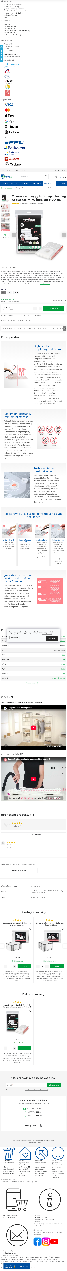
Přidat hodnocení (33, 834)
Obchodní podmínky (11, 37)
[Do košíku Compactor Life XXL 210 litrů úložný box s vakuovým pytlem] (24, 966)
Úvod (2, 170)
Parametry (20, 328)
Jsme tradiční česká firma (13, 5)
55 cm (63, 664)
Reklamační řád (9, 33)
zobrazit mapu (9, 50)
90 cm (63, 669)
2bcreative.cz (38, 1268)
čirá (63, 655)
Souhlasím (51, 639)
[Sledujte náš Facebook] (38, 1241)
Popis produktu (8, 328)
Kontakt (7, 24)
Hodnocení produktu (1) (44, 328)
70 (64, 659)
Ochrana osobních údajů (13, 35)
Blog (6, 17)
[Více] (62, 183)
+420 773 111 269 (56, 176)
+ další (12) (5, 238)
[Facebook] (40, 1125)
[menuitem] (5, 183)
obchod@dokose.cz (35, 1108)
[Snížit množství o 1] (35, 308)
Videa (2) (30, 328)
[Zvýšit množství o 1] (40, 308)
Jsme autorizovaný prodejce (14, 9)
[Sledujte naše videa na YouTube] (54, 1241)
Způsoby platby (9, 28)
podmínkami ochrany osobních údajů (36, 1090)
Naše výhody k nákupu (12, 7)
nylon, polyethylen (58, 678)
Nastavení (14, 637)
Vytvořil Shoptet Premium (34, 1142)
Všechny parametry (32, 683)
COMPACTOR (37, 315)
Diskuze (58, 328)
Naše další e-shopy (11, 15)
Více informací (47, 634)
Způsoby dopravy (10, 26)
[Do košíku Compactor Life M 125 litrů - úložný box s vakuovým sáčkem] (57, 966)
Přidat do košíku (54, 308)
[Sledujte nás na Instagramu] (46, 1241)
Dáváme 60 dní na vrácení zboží (15, 11)
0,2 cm (62, 673)
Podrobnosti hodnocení (36, 203)
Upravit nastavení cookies (48, 1140)
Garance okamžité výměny (13, 13)
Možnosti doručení (60, 300)
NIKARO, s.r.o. (6, 1257)
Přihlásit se (54, 1085)
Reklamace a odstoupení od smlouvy (17, 31)
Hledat (46, 176)
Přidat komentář (19, 870)
